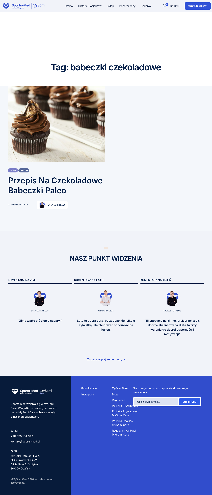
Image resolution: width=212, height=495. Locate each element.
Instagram (87, 394)
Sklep (110, 6)
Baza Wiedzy (127, 6)
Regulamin (118, 400)
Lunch (24, 170)
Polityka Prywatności (125, 405)
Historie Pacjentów (90, 6)
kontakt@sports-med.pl (25, 441)
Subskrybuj (190, 401)
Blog (115, 394)
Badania (146, 6)
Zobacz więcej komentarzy (105, 359)
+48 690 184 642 (22, 436)
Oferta (69, 6)
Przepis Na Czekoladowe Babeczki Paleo (55, 185)
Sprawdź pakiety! (197, 5)
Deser (12, 170)
